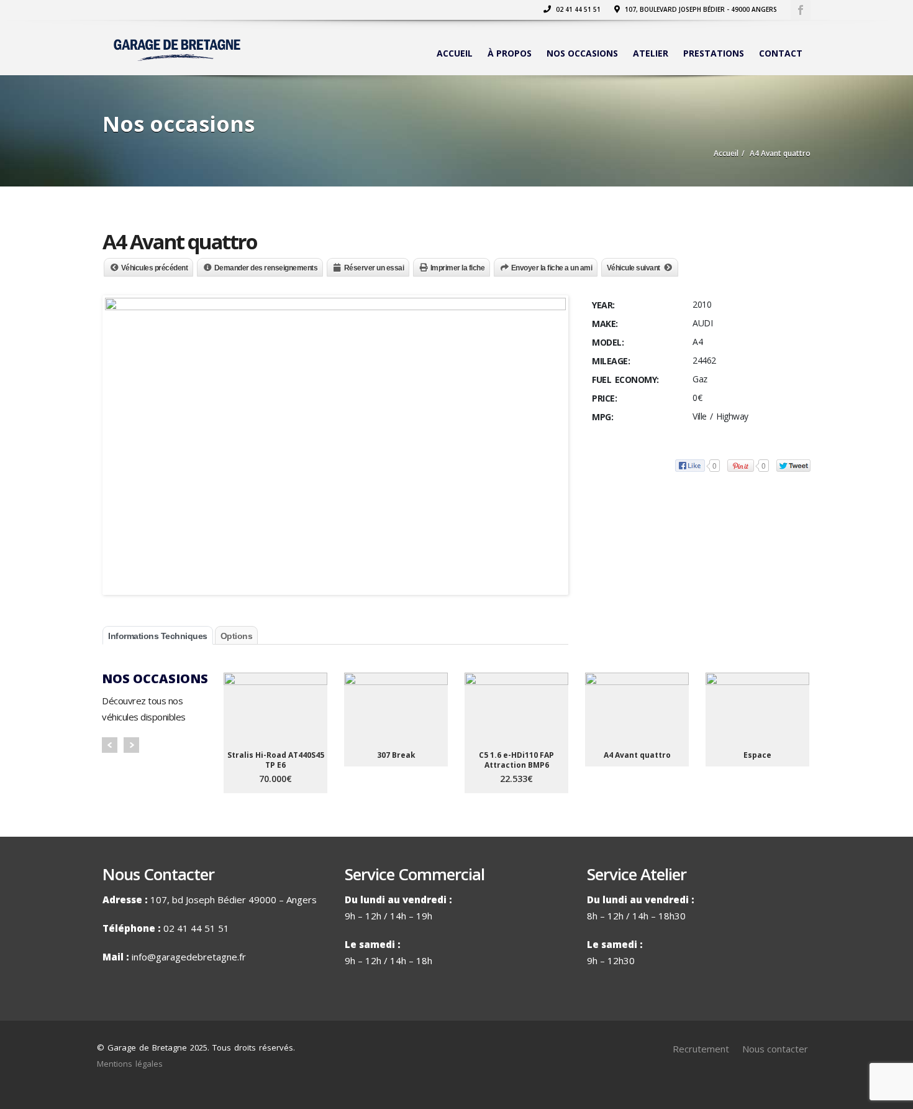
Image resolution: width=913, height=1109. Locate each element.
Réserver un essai (374, 268)
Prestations (713, 53)
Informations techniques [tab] (157, 636)
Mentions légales (130, 1063)
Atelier (650, 53)
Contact (780, 53)
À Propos (510, 53)
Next (131, 745)
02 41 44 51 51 (577, 9)
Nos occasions (582, 53)
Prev (109, 745)
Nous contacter (775, 1048)
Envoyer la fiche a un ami (552, 268)
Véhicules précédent (154, 268)
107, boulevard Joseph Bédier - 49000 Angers (700, 9)
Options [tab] (236, 636)
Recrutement (701, 1048)
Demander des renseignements (266, 268)
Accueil (455, 53)
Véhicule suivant (633, 268)
